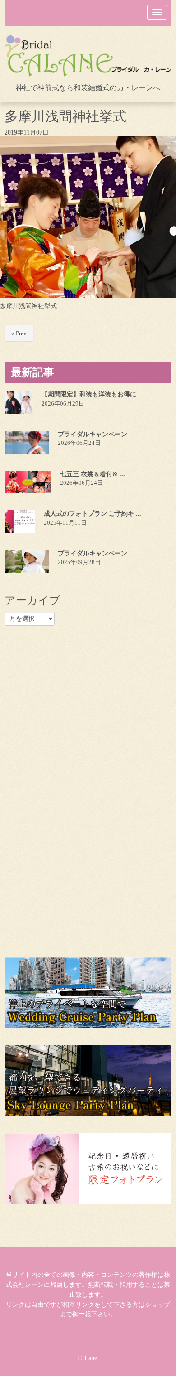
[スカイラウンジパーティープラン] (88, 1080)
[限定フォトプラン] (88, 1168)
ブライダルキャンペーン (92, 433)
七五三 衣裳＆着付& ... (92, 473)
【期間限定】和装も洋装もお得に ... (93, 394)
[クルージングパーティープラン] (88, 992)
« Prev (19, 332)
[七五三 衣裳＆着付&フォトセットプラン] (28, 481)
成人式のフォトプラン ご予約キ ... (92, 513)
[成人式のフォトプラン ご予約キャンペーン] (20, 521)
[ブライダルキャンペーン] (27, 441)
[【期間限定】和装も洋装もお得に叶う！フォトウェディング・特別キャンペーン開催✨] (18, 402)
